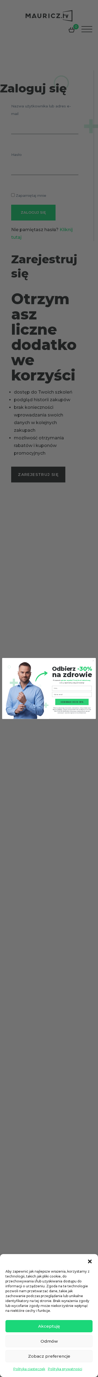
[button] (90, 1261)
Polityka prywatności (65, 1369)
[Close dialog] (93, 660)
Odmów (49, 1341)
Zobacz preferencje (49, 1356)
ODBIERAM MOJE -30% (72, 702)
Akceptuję (49, 1326)
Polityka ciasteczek (29, 1369)
